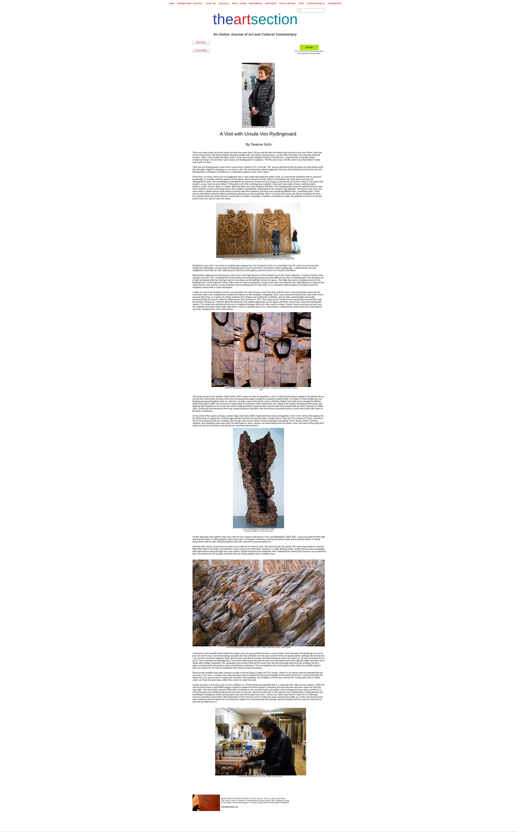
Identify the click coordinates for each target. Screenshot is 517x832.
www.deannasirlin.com (229, 807)
